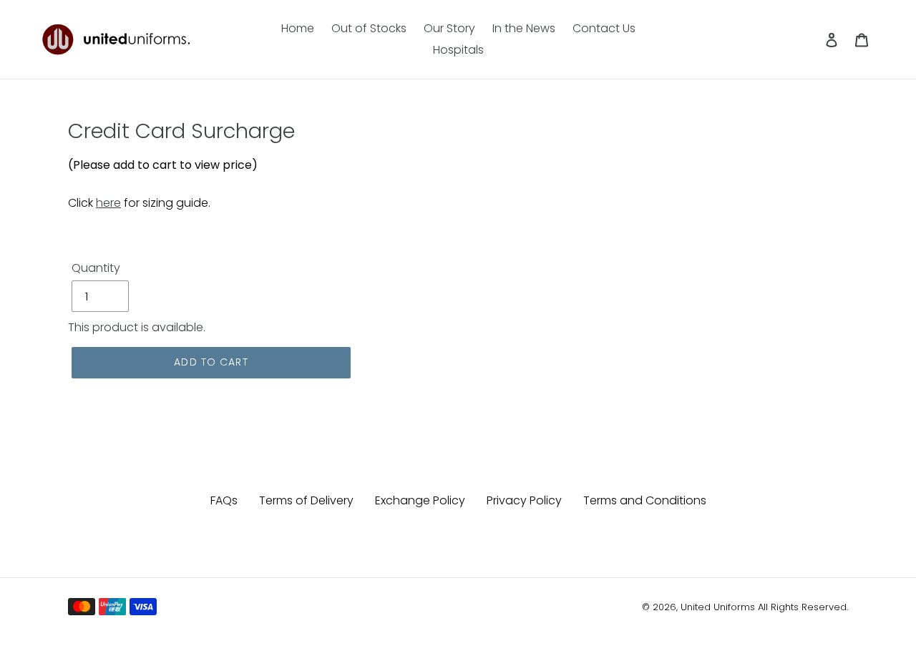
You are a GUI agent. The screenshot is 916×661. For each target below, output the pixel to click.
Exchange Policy (420, 500)
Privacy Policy (524, 500)
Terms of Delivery (306, 500)
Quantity (96, 268)
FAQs (224, 500)
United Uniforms (718, 607)
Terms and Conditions (644, 500)
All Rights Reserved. (803, 607)
